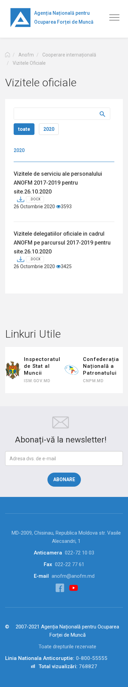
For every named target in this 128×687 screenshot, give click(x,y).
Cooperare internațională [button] (69, 55)
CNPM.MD (93, 380)
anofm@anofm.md (73, 576)
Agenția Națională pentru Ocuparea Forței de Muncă (64, 17)
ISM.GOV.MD (37, 380)
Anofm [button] (26, 55)
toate (24, 129)
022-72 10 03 (79, 553)
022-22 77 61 (69, 564)
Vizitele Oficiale (29, 63)
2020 (48, 129)
